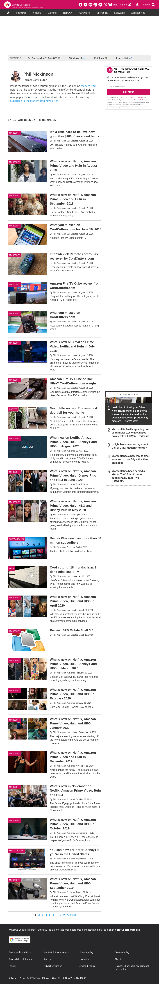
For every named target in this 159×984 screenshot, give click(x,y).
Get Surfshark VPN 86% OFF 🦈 (44, 58)
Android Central (88, 965)
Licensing (84, 959)
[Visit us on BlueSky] (110, 5)
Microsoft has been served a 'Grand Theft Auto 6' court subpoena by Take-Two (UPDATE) (128, 476)
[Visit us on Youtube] (90, 5)
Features (21, 12)
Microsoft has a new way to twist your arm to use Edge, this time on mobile (130, 459)
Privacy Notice (139, 100)
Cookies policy (122, 952)
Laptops (13, 409)
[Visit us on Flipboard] (100, 5)
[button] (149, 4)
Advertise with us (53, 965)
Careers (48, 959)
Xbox (11, 568)
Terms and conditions (20, 952)
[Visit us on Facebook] (80, 5)
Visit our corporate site (127, 929)
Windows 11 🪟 (77, 58)
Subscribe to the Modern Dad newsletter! (34, 101)
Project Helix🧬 (124, 58)
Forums (12, 965)
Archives (72, 915)
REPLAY (67, 12)
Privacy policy (86, 952)
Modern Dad (88, 86)
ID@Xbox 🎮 (100, 58)
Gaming (52, 12)
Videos (37, 12)
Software (119, 12)
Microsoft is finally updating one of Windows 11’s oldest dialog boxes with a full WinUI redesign (130, 432)
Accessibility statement (21, 959)
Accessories (138, 12)
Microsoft (102, 12)
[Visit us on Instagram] (95, 5)
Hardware (84, 12)
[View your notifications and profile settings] (137, 5)
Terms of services (136, 97)
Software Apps (16, 539)
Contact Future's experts (56, 952)
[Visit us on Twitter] (85, 5)
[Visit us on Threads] (105, 5)
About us (119, 959)
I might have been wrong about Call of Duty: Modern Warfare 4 (130, 446)
